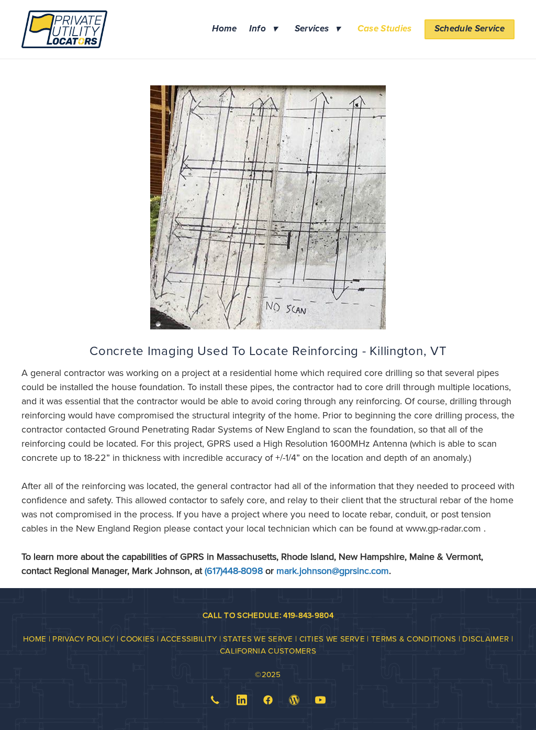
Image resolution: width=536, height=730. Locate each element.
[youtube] (321, 700)
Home (224, 29)
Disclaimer (485, 638)
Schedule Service (469, 29)
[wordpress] (294, 700)
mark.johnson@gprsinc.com (332, 570)
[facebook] (268, 700)
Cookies (137, 638)
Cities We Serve (332, 638)
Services (318, 29)
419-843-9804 (308, 615)
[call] (215, 700)
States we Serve (259, 638)
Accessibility (189, 638)
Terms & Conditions (413, 638)
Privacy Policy (83, 638)
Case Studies (385, 29)
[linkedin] (242, 700)
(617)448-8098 (234, 570)
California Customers (268, 650)
